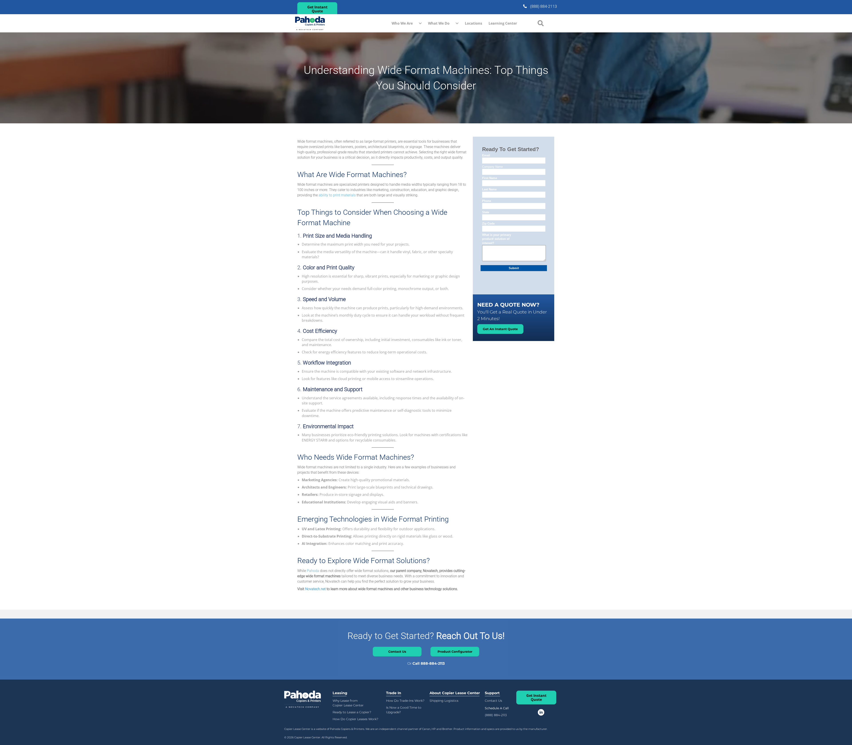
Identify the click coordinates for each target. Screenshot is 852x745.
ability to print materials (337, 195)
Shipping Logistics (444, 701)
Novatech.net (315, 589)
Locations (473, 23)
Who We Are (402, 23)
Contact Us (493, 701)
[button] (317, 9)
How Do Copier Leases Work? (355, 719)
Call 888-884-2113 (428, 663)
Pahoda (313, 571)
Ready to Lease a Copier (351, 712)
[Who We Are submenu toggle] (420, 23)
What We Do (439, 23)
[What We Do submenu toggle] (457, 23)
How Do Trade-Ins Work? (405, 701)
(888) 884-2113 (543, 6)
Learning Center (503, 23)
